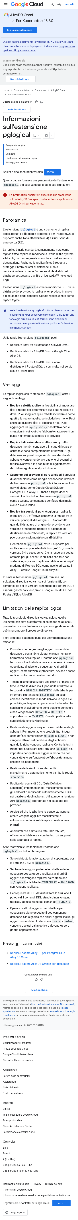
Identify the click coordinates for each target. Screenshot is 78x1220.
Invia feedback (16, 109)
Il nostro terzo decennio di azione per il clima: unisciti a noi (37, 1195)
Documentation (22, 90)
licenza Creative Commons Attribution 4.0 (52, 1004)
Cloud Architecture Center (18, 1126)
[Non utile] (41, 102)
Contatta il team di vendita (18, 1060)
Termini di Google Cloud (18, 1189)
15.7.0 (53, 172)
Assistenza (9, 1081)
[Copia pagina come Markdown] (46, 135)
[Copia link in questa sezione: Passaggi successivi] (45, 944)
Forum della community (16, 1075)
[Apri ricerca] (52, 4)
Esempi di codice (12, 1120)
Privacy (37, 1183)
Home (6, 90)
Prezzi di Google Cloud (15, 1048)
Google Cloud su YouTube (17, 1165)
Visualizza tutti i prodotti (17, 1042)
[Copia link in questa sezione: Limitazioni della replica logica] (65, 608)
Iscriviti (61, 1203)
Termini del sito (53, 1183)
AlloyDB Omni (21, 15)
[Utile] (36, 102)
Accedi (69, 4)
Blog (5, 1147)
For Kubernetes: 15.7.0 (34, 21)
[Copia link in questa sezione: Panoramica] (29, 220)
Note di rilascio (11, 1087)
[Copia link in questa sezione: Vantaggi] (23, 385)
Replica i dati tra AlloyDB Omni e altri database (39, 964)
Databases (40, 90)
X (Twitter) (9, 1159)
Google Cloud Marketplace (18, 1054)
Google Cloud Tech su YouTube (20, 1170)
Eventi (6, 1153)
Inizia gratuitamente (19, 30)
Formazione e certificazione (19, 1132)
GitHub (7, 1108)
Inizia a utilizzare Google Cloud (20, 1114)
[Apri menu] (5, 4)
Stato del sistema (13, 1093)
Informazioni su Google (16, 1183)
